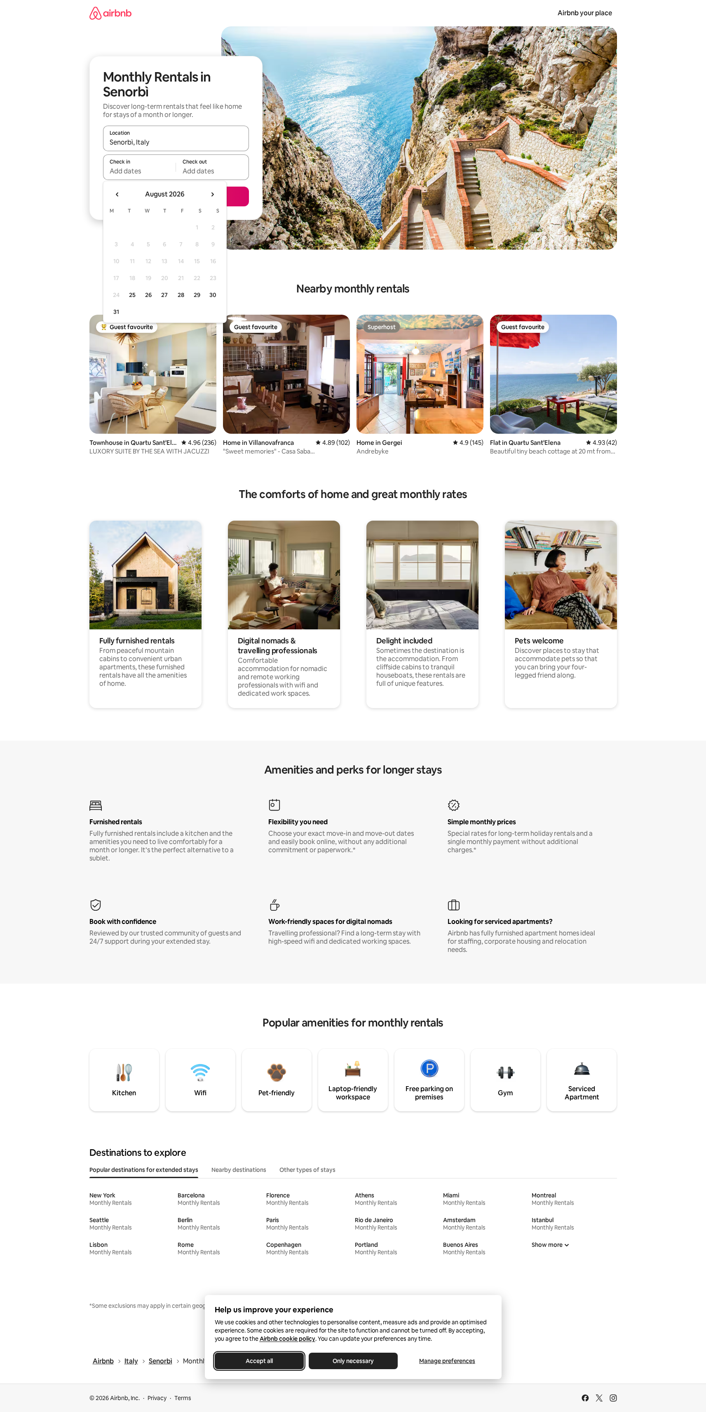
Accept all (259, 1361)
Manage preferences (447, 1361)
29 (197, 295)
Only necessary (353, 1361)
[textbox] (139, 171)
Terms (182, 1398)
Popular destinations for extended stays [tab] (143, 1170)
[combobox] (176, 142)
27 (164, 295)
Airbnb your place (585, 13)
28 (181, 295)
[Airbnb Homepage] (110, 13)
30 (212, 295)
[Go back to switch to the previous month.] (117, 194)
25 (132, 295)
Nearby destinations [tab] (238, 1170)
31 (116, 312)
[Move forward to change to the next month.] (212, 194)
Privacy (157, 1398)
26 (148, 295)
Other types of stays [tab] (307, 1170)
